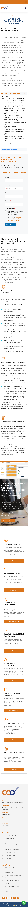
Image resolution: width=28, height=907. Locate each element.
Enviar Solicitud (10, 224)
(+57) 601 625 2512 (7, 815)
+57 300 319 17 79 (7, 825)
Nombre (7, 177)
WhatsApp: (6, 823)
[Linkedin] (7, 898)
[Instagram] (10, 898)
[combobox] (6, 188)
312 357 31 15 (17, 820)
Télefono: (5, 813)
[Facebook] (3, 898)
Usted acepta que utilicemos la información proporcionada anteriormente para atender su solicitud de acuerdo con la (15, 215)
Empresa (8, 200)
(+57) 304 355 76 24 (7, 820)
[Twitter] (14, 898)
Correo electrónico (11, 193)
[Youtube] (18, 898)
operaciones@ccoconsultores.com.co (13, 802)
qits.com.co (20, 905)
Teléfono (7, 185)
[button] (26, 2)
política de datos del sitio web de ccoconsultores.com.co (14, 219)
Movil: (4, 818)
